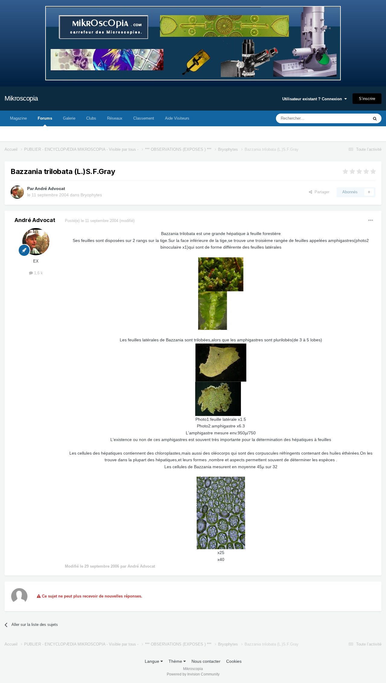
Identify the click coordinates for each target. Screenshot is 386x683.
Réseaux (114, 118)
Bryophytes (91, 194)
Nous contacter (205, 661)
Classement (143, 118)
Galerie (69, 118)
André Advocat (50, 188)
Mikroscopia (21, 98)
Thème (176, 661)
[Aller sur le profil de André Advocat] (17, 192)
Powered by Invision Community (193, 674)
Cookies (234, 661)
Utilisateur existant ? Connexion (313, 99)
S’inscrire (367, 98)
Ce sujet (353, 118)
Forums (45, 118)
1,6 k (38, 273)
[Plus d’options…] (371, 220)
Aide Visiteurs (177, 118)
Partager (320, 192)
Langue (152, 661)
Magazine (18, 118)
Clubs (91, 118)
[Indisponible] (220, 293)
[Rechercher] (374, 118)
